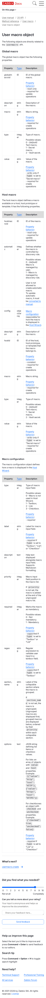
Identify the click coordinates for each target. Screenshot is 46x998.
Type (19, 68)
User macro (27, 21)
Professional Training (34, 975)
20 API (20, 17)
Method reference (10, 21)
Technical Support (10, 975)
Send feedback (23, 922)
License (15, 993)
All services (7, 980)
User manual (8, 17)
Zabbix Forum (30, 980)
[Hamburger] (41, 4)
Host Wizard (35, 325)
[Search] (34, 3)
